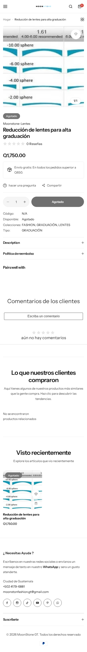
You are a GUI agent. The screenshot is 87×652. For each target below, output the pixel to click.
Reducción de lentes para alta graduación (21, 516)
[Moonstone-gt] (43, 6)
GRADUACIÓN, (47, 225)
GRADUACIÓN (32, 230)
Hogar (7, 19)
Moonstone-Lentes (16, 124)
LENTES (64, 225)
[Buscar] (70, 6)
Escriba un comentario (44, 316)
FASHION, (29, 225)
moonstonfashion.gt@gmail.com (26, 592)
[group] (43, 66)
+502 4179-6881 (14, 586)
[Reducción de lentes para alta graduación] (22, 489)
